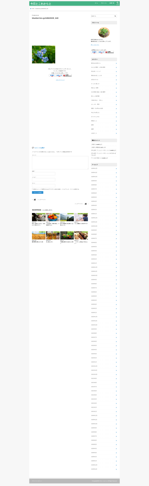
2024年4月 (94, 250)
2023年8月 (94, 283)
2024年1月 (94, 263)
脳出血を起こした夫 (96, 75)
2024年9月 (94, 230)
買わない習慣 (94, 87)
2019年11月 (94, 469)
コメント (34, 155)
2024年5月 (94, 246)
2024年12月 (94, 217)
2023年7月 (94, 287)
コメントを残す (39, 148)
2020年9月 (94, 428)
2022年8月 (94, 333)
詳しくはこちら (95, 44)
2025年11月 (94, 172)
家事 (92, 125)
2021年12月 (94, 366)
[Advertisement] (60, 32)
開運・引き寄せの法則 (97, 108)
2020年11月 (94, 419)
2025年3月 (94, 205)
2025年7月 (94, 189)
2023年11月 (94, 271)
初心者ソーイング (96, 71)
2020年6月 (94, 440)
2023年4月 (94, 300)
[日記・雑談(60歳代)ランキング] (67, 75)
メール (34, 177)
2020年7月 (94, 436)
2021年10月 (94, 374)
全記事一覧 (111, 3)
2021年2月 (94, 407)
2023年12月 (94, 267)
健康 (92, 129)
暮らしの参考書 (95, 96)
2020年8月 (94, 432)
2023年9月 (94, 279)
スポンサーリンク (60, 80)
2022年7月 (94, 337)
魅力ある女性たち (96, 63)
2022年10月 (94, 325)
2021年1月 (94, 411)
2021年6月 (94, 390)
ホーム (96, 3)
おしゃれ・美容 (95, 104)
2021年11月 (94, 370)
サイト (33, 183)
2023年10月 (94, 275)
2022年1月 (94, 362)
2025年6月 (94, 193)
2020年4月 (94, 448)
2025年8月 (94, 185)
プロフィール (103, 3)
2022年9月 (94, 329)
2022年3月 (94, 353)
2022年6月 (94, 341)
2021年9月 (94, 378)
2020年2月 (94, 456)
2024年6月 (94, 242)
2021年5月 (94, 395)
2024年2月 (94, 259)
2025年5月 (94, 197)
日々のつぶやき (95, 116)
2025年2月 (94, 209)
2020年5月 (94, 444)
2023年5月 (94, 296)
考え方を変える (95, 112)
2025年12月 (94, 168)
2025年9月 (94, 180)
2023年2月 (94, 308)
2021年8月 (94, 382)
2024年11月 (94, 222)
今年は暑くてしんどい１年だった (99, 150)
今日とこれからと (40, 3)
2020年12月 (94, 415)
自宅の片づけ (94, 79)
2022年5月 (94, 345)
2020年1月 (94, 460)
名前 (33, 171)
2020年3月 (94, 452)
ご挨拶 (92, 144)
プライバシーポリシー (37, 481)
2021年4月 (94, 399)
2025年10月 (94, 176)
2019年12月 (94, 465)
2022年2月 (94, 358)
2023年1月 (94, 312)
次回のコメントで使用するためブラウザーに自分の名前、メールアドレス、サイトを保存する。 (56, 189)
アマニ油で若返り (95, 158)
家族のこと (94, 120)
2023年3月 (94, 304)
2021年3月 (94, 403)
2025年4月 (94, 201)
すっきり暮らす (95, 83)
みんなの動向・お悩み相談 (98, 67)
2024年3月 (94, 255)
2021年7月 (94, 386)
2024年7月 (94, 238)
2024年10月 (94, 226)
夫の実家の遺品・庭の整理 (98, 92)
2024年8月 (94, 234)
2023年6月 (94, 292)
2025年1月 (94, 213)
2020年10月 (94, 423)
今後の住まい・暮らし (97, 100)
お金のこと (94, 133)
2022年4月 (94, 349)
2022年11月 (94, 320)
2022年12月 (94, 316)
